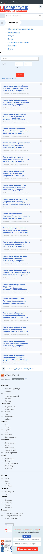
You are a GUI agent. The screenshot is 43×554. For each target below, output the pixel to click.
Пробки (7, 461)
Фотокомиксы (10, 448)
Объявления (6, 403)
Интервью (8, 401)
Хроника (8, 391)
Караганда (8, 500)
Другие (10, 49)
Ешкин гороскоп (11, 453)
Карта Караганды (11, 463)
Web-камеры (9, 458)
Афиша (4, 421)
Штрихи (7, 445)
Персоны (8, 398)
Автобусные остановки (13, 516)
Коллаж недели (10, 450)
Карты (3, 455)
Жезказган (8, 507)
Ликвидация (12, 46)
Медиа (4, 475)
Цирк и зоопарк (10, 437)
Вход (40, 6)
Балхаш (7, 505)
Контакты (9, 2)
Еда (6, 494)
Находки (11, 36)
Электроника (9, 416)
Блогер (7, 440)
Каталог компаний (11, 518)
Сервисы (4, 488)
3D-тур (7, 483)
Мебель (7, 419)
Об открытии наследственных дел (20, 29)
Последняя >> (28, 369)
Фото (7, 478)
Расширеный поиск (9, 79)
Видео (7, 481)
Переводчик (9, 492)
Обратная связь (5, 379)
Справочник (6, 510)
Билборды (8, 468)
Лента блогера (10, 443)
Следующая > (17, 369)
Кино (6, 425)
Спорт (7, 432)
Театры (7, 427)
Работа (7, 412)
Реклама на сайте (18, 2)
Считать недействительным (18, 42)
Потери (10, 39)
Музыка (7, 430)
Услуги (7, 414)
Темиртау (8, 502)
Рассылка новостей (12, 396)
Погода (4, 497)
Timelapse (8, 486)
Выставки (8, 435)
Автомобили (9, 409)
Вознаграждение (14, 32)
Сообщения (13, 22)
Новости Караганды (12, 389)
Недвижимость (10, 407)
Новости (4, 385)
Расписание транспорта (14, 513)
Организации (9, 466)
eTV (6, 394)
